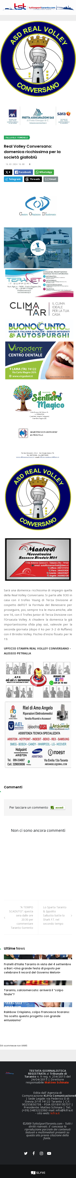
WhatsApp (45, 172)
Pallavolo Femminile (17, 138)
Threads (35, 179)
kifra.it (55, 1113)
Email (52, 179)
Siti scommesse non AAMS (13, 1045)
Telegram (15, 179)
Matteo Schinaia (57, 1082)
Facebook (25, 172)
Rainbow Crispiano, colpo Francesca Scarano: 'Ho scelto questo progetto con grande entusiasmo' (37, 1016)
